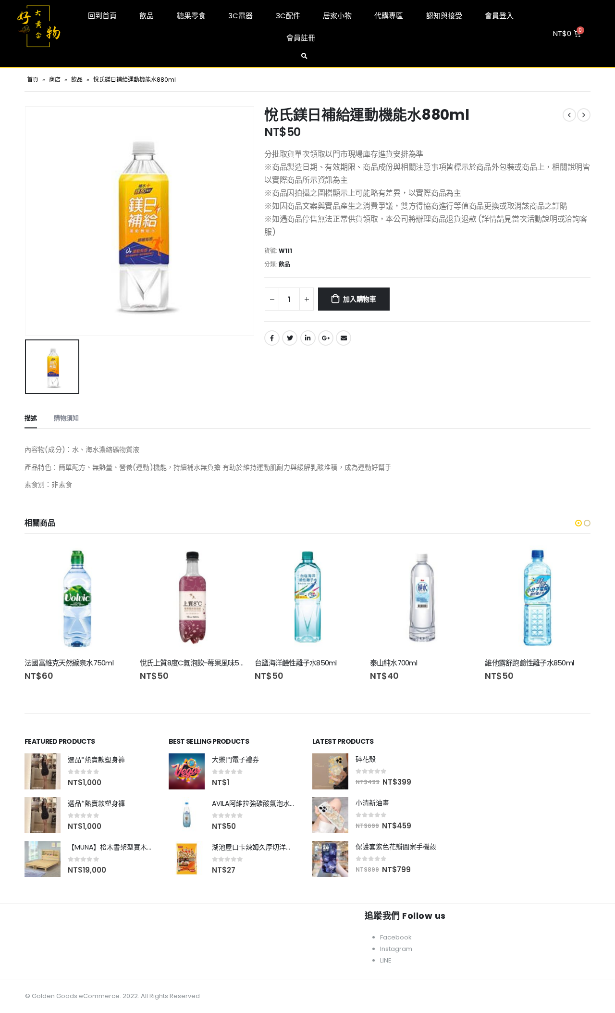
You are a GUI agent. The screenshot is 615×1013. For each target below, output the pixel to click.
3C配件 (288, 16)
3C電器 (240, 16)
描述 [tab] (31, 418)
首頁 (32, 79)
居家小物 (337, 16)
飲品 (146, 16)
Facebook (272, 338)
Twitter (289, 338)
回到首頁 (102, 16)
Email (343, 338)
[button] (578, 523)
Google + (325, 338)
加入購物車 (359, 299)
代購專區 (388, 16)
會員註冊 (300, 38)
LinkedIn (308, 338)
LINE (386, 960)
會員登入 (499, 16)
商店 (55, 79)
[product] (77, 598)
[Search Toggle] (304, 56)
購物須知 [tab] (66, 418)
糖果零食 (191, 16)
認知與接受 (444, 16)
